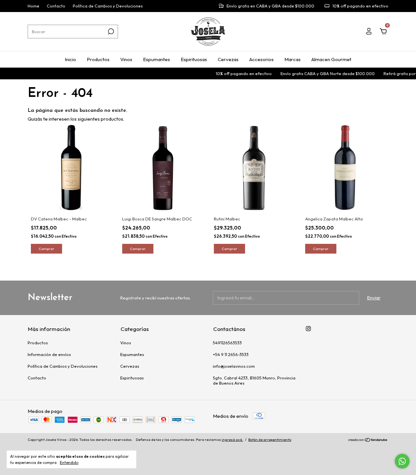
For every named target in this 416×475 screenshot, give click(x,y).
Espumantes (156, 59)
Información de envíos (49, 354)
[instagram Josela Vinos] (308, 328)
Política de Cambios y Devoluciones (108, 6)
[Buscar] (110, 31)
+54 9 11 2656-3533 (231, 354)
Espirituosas (194, 59)
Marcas (292, 59)
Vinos (126, 59)
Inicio (70, 59)
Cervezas (228, 59)
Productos (98, 59)
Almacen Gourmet (331, 59)
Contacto (56, 6)
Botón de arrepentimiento (269, 439)
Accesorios (261, 59)
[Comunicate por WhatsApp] (402, 461)
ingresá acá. (232, 439)
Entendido (69, 462)
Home (33, 6)
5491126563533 (227, 342)
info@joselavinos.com (234, 366)
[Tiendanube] (368, 440)
